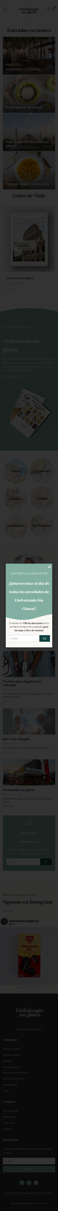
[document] (29, 605)
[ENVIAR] (44, 638)
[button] (49, 567)
